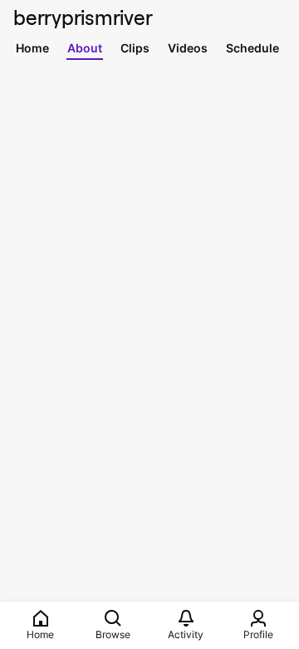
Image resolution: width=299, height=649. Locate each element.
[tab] (32, 47)
